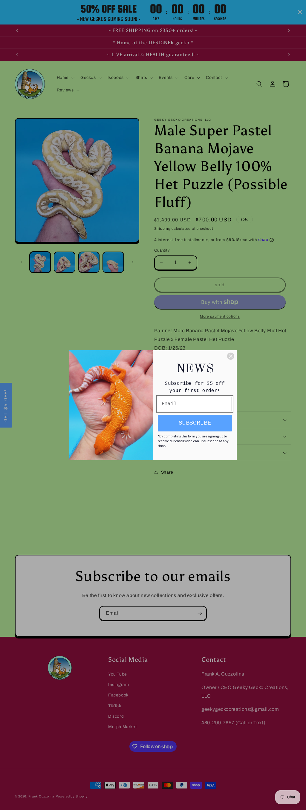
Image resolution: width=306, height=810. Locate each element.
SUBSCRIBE (195, 422)
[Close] (230, 356)
